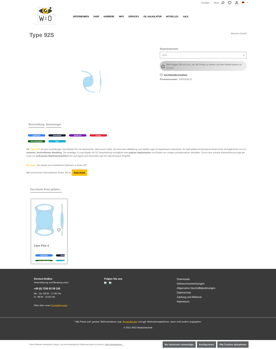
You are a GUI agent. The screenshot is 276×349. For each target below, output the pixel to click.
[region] (91, 81)
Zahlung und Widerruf (189, 297)
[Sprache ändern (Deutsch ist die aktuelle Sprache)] (245, 2)
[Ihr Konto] (237, 3)
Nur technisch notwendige (179, 344)
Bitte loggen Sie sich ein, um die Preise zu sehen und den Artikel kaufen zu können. (204, 66)
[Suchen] (223, 3)
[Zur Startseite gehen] (45, 16)
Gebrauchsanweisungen (191, 283)
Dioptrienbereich (169, 48)
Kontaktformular (59, 305)
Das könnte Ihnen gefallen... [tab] (46, 189)
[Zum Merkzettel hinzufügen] (59, 230)
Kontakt (205, 2)
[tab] (36, 125)
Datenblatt (79, 172)
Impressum (183, 301)
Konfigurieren (206, 344)
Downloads (183, 279)
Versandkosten (130, 321)
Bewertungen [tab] (53, 124)
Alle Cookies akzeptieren (232, 344)
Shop (216, 2)
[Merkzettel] (230, 3)
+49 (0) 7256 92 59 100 (47, 288)
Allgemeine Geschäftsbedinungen (196, 288)
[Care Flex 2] (49, 220)
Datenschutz (184, 292)
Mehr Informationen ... (114, 344)
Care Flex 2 (41, 245)
